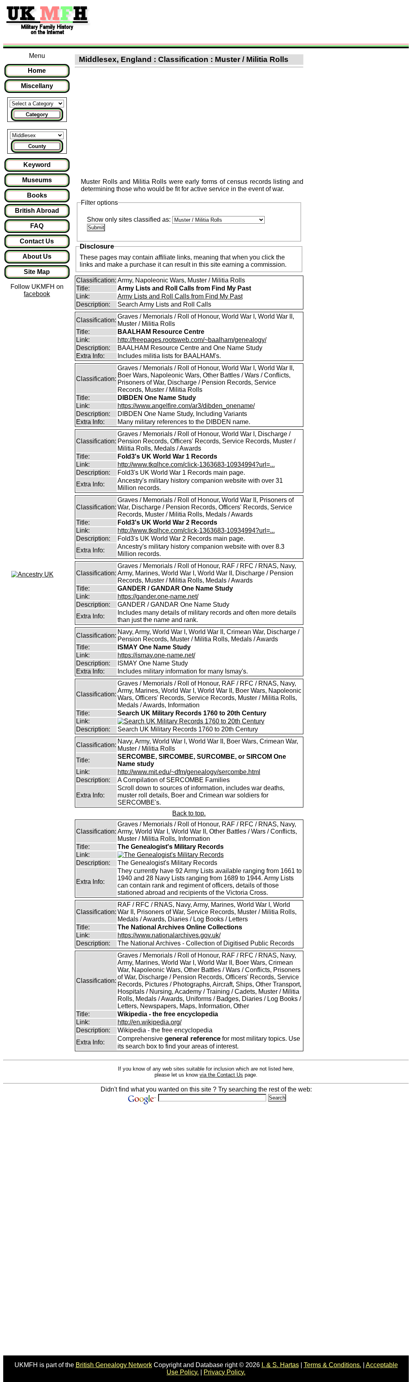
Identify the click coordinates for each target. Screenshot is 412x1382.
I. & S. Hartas (280, 1364)
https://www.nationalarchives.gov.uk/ (168, 935)
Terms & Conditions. (332, 1364)
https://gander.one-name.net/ (157, 596)
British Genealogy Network (114, 1364)
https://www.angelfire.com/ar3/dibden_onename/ (186, 405)
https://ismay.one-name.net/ (156, 655)
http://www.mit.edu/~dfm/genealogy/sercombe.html (188, 771)
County (37, 146)
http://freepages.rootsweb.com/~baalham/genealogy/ (191, 339)
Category (37, 114)
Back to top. (189, 813)
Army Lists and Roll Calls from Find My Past (180, 296)
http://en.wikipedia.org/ (149, 1022)
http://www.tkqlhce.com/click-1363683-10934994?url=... (196, 464)
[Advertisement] (243, 21)
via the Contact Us (221, 1075)
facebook (37, 293)
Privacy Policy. (224, 1372)
